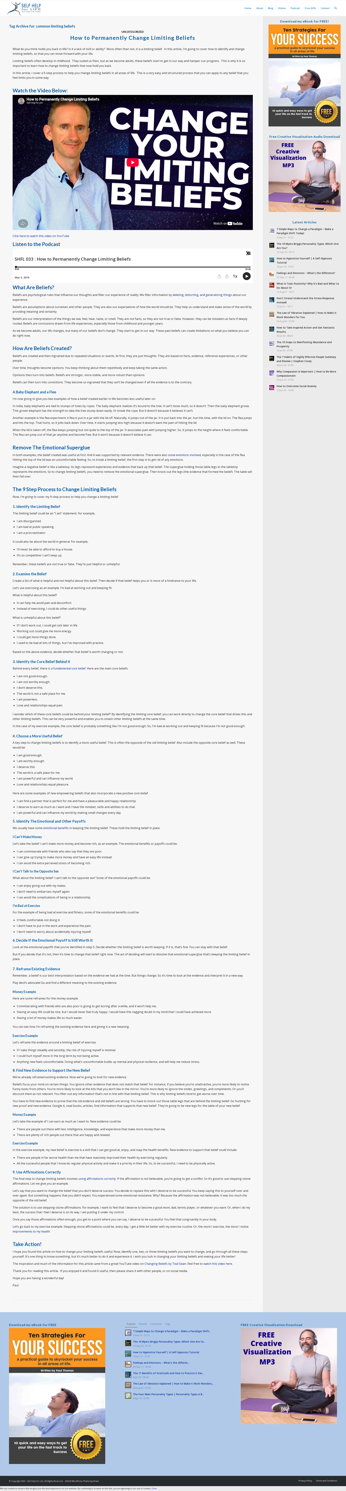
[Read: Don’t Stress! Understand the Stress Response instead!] (272, 299)
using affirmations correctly (97, 1179)
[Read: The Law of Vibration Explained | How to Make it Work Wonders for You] (272, 314)
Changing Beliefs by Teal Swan (165, 1264)
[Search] (335, 8)
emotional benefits (56, 828)
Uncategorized (132, 31)
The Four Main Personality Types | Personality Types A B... (168, 1394)
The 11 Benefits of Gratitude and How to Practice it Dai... (168, 1373)
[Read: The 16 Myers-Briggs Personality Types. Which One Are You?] (272, 245)
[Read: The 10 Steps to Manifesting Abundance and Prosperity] (272, 343)
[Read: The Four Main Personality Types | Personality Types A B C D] (128, 1395)
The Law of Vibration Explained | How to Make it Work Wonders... (173, 1383)
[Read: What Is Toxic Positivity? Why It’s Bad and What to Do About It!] (272, 285)
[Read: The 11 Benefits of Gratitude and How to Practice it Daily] (128, 1374)
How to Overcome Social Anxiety (296, 386)
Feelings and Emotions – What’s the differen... (161, 1362)
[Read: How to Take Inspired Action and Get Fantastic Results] (272, 329)
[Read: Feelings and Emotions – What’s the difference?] (272, 274)
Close (154, 1488)
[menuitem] (248, 8)
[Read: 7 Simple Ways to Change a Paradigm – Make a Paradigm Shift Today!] (272, 230)
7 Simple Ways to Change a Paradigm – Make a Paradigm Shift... (172, 1331)
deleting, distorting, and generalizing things (202, 295)
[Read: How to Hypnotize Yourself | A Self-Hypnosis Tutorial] (272, 260)
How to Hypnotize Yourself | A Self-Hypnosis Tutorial (166, 1352)
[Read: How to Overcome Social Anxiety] (272, 387)
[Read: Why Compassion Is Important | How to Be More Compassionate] (272, 373)
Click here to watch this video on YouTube (41, 236)
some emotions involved (184, 455)
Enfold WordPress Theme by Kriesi (82, 1481)
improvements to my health (31, 1231)
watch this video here (217, 1264)
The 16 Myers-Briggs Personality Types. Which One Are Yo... (169, 1341)
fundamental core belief (69, 668)
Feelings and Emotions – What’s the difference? (306, 273)
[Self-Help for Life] (24, 8)
